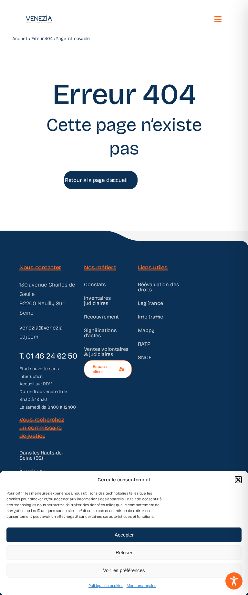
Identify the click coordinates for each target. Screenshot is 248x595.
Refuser (124, 552)
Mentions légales (141, 585)
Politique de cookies (105, 585)
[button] (238, 479)
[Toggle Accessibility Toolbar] (234, 581)
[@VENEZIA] (39, 18)
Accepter (124, 535)
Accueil (19, 38)
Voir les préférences (124, 570)
